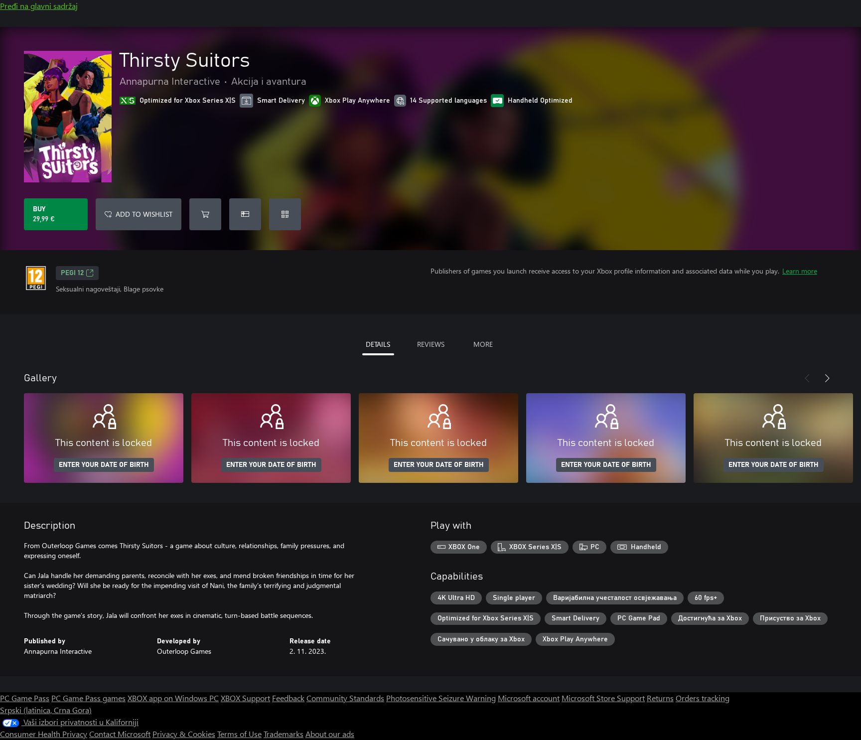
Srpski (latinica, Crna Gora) (46, 710)
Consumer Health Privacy (43, 734)
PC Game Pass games (88, 698)
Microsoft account (529, 698)
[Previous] (807, 378)
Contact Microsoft (119, 734)
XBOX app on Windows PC (173, 698)
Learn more (799, 271)
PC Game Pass (24, 698)
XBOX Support (245, 698)
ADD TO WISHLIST (144, 214)
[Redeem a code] (285, 214)
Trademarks (283, 734)
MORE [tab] (483, 344)
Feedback (288, 698)
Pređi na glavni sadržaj (39, 5)
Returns (660, 698)
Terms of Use (239, 734)
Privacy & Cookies (183, 734)
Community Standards (345, 698)
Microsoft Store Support (603, 698)
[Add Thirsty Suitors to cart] (205, 214)
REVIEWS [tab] (430, 344)
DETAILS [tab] (378, 344)
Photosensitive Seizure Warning (441, 698)
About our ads (329, 734)
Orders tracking (702, 698)
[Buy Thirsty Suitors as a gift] (245, 214)
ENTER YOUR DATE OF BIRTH (104, 464)
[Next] (827, 378)
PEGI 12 (72, 273)
